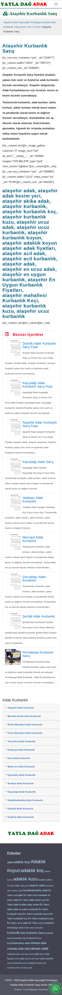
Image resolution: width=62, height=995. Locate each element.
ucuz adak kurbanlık (44, 958)
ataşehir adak (37, 885)
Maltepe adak (38, 943)
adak (10, 862)
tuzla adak (24, 954)
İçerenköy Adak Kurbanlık (21, 775)
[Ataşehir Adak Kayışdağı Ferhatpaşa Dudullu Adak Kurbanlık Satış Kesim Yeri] (24, 3)
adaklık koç (32, 870)
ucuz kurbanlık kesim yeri (34, 963)
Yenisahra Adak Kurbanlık (21, 741)
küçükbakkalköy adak (18, 943)
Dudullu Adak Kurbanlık (20, 808)
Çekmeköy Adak (13, 968)
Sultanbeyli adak (13, 954)
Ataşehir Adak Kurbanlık (21, 708)
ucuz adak (34, 954)
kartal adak (38, 928)
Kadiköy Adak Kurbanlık (21, 817)
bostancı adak (17, 891)
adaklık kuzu (25, 879)
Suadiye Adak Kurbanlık (21, 783)
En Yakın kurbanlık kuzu (41, 918)
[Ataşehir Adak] (31, 833)
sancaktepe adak (36, 948)
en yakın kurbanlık (28, 909)
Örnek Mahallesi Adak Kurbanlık (25, 724)
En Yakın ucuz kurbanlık (41, 923)
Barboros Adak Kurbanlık (21, 766)
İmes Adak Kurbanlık (19, 758)
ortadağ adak (15, 948)
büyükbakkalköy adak (35, 890)
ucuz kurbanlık (14, 963)
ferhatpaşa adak (15, 927)
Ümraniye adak (26, 968)
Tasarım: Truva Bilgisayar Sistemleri (31, 989)
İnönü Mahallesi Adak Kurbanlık (25, 733)
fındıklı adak (29, 928)
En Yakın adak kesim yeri (32, 900)
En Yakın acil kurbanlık (35, 895)
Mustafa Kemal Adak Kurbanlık (24, 716)
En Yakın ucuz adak (17, 923)
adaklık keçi (22, 862)
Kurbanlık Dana (35, 932)
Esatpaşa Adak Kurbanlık (21, 750)
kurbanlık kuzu (34, 938)
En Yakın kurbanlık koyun (36, 914)
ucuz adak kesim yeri (24, 958)
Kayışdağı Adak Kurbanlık (22, 792)
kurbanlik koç (16, 932)
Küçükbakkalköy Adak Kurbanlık (25, 800)
